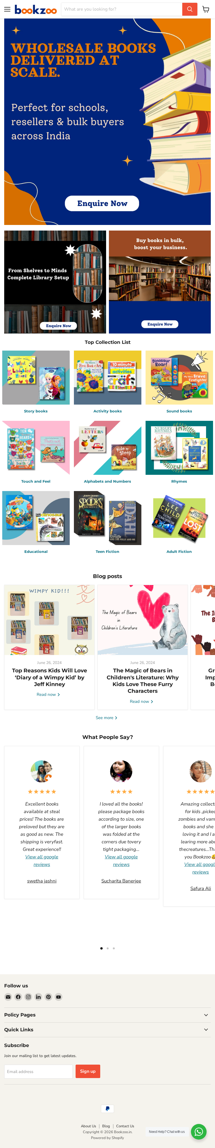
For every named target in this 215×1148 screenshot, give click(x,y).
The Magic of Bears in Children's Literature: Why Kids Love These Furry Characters (143, 680)
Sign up (88, 1071)
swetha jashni (42, 881)
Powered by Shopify (107, 1137)
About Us (88, 1126)
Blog (106, 1126)
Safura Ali (200, 888)
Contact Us (125, 1126)
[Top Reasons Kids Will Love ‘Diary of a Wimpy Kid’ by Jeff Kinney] (49, 620)
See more (105, 717)
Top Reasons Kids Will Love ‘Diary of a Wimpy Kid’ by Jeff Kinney (49, 677)
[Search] (189, 9)
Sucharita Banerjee (121, 881)
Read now (47, 694)
